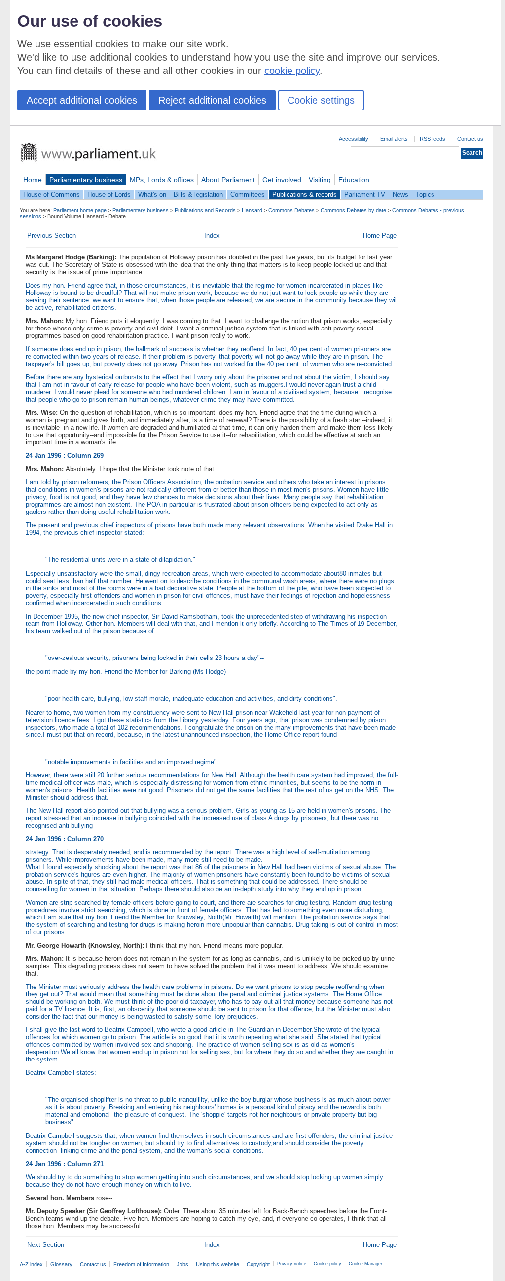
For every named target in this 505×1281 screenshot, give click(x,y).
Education (353, 179)
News (400, 194)
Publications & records (304, 194)
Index (212, 235)
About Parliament (228, 179)
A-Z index (31, 1264)
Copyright (258, 1264)
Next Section (45, 1244)
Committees (247, 194)
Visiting (320, 179)
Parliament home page (80, 210)
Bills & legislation (198, 194)
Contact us (470, 139)
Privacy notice (291, 1263)
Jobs (182, 1264)
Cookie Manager (365, 1263)
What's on (152, 194)
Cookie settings (321, 100)
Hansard (252, 210)
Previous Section (51, 235)
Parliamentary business (85, 179)
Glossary (61, 1264)
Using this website (217, 1264)
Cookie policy (327, 1263)
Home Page (380, 235)
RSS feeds (432, 139)
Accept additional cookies (82, 100)
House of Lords (109, 194)
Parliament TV (364, 194)
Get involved (281, 179)
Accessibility (353, 139)
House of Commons (51, 194)
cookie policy (292, 70)
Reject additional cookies (212, 100)
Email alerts (394, 139)
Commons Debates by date (353, 210)
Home (32, 179)
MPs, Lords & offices (162, 179)
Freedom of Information (141, 1264)
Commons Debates (291, 210)
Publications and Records (205, 210)
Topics (425, 194)
